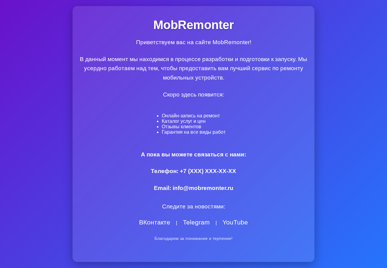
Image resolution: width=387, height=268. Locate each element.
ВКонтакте (154, 222)
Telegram (196, 222)
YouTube (235, 222)
